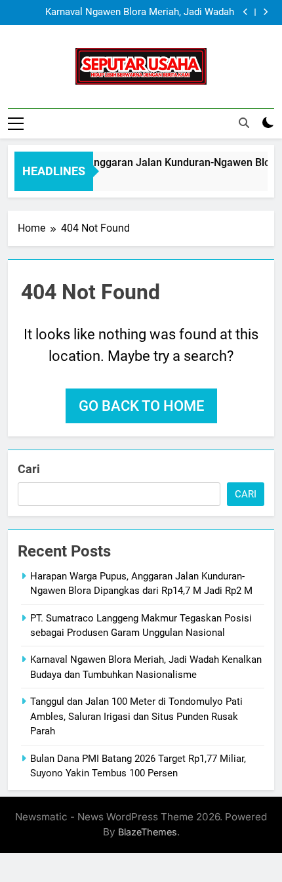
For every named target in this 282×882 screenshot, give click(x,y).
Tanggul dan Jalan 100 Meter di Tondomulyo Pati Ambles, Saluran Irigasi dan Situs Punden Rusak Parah (136, 716)
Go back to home (141, 406)
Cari (29, 469)
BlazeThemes (147, 831)
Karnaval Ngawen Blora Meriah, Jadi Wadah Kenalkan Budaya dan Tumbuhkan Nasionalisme (129, 12)
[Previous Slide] (245, 12)
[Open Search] (244, 122)
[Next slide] (265, 12)
